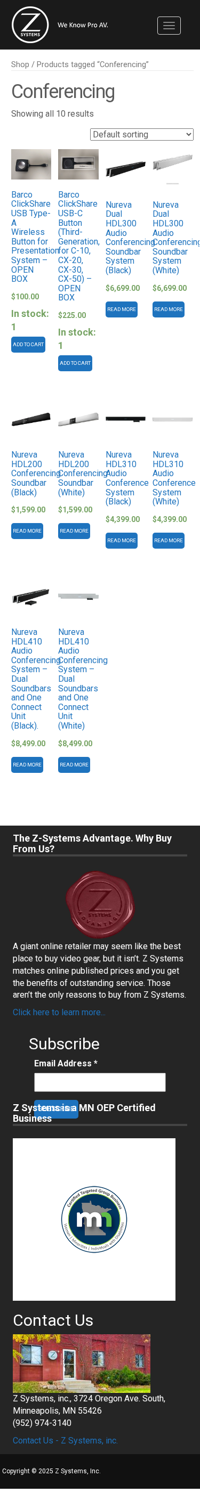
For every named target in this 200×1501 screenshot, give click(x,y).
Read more (121, 309)
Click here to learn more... (59, 1012)
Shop (20, 64)
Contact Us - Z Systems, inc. (65, 1440)
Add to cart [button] (28, 344)
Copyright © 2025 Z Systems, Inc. (51, 1471)
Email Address (66, 1063)
